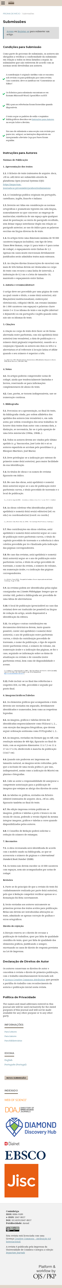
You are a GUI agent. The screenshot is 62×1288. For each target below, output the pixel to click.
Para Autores (10, 1036)
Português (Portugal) (15, 1064)
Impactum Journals (15, 1252)
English (8, 1060)
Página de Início (11, 13)
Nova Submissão (16, 1078)
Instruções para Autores (43, 119)
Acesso (10, 31)
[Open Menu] (3, 3)
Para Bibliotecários (13, 1040)
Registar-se (23, 31)
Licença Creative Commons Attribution (25, 979)
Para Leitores (11, 1031)
